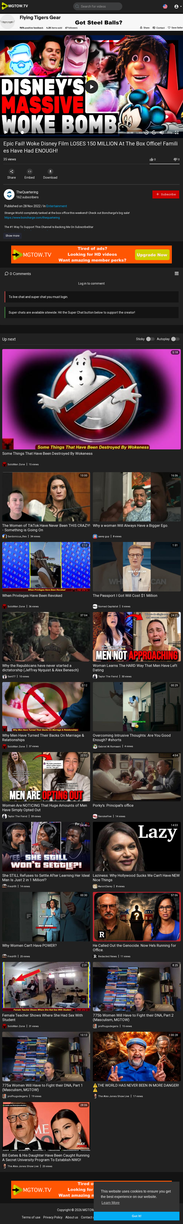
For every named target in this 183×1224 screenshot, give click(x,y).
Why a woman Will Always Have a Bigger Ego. (130, 525)
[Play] (6, 132)
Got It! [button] (136, 1216)
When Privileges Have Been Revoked (32, 595)
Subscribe (168, 194)
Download (50, 177)
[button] (165, 6)
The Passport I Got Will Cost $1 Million (125, 595)
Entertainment (56, 206)
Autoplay (163, 339)
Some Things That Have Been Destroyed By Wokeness (47, 453)
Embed (30, 177)
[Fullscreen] (177, 132)
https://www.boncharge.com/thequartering (32, 217)
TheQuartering (27, 192)
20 (154, 133)
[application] (91, 86)
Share (11, 177)
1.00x (139, 132)
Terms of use (31, 1217)
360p (169, 132)
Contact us (88, 1217)
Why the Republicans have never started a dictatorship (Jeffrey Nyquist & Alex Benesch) (40, 667)
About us (71, 1217)
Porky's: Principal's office (113, 805)
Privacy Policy (52, 1217)
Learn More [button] (111, 1203)
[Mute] (161, 132)
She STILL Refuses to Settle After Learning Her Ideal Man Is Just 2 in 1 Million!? (46, 877)
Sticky (140, 339)
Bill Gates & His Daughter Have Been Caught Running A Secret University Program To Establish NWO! (45, 1157)
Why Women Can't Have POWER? (29, 945)
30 (146, 133)
